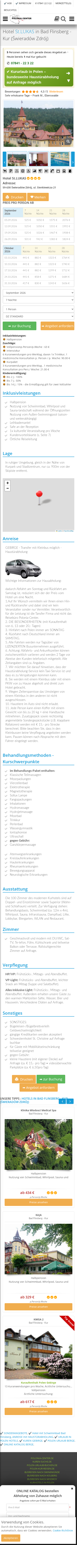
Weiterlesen (56, 91)
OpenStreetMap (68, 531)
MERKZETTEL (63, 3)
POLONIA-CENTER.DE (42, 1458)
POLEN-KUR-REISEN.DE (42, 1468)
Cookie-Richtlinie (63, 1530)
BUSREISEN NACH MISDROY (42, 1479)
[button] (39, 497)
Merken (39, 197)
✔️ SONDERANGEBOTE (13, 1433)
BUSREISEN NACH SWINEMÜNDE (42, 1472)
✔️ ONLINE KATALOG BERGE (16, 1444)
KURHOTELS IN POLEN (42, 1482)
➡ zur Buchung (19, 326)
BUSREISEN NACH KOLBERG (42, 1475)
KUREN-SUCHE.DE (42, 1461)
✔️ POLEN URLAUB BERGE (59, 1440)
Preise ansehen (38, 1202)
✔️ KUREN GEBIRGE (31, 1440)
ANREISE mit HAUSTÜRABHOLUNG (32, 1437)
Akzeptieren (11, 1538)
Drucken (16, 197)
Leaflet (59, 531)
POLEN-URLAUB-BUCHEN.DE (42, 1465)
